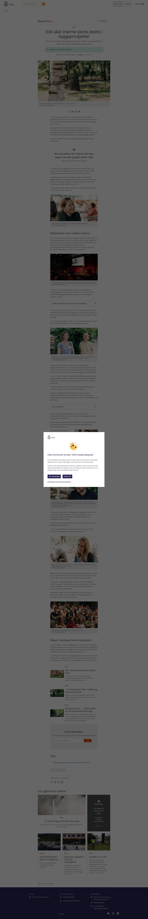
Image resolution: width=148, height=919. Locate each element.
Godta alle (67, 476)
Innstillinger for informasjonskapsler (59, 482)
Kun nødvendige (54, 476)
